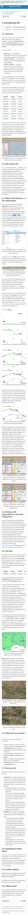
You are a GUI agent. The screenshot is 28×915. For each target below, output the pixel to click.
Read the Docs (5, 912)
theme (17, 911)
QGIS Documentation (15, 6)
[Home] (2, 11)
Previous (6, 16)
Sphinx (9, 911)
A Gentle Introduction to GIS (11, 11)
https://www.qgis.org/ (8, 545)
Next (22, 16)
